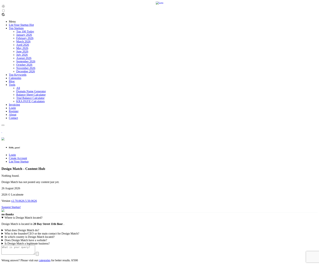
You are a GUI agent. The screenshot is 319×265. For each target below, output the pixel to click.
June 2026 (22, 51)
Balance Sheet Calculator (31, 94)
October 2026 (24, 64)
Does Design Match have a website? (26, 240)
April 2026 (22, 44)
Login (12, 154)
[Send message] (37, 254)
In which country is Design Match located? (30, 236)
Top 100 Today (25, 31)
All (18, 88)
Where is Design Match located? (23, 217)
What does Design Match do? (22, 230)
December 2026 (25, 71)
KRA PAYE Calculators (30, 101)
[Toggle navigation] (2, 125)
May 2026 (22, 48)
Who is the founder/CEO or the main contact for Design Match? (42, 233)
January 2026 (24, 34)
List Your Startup (19, 161)
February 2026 (24, 38)
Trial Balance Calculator (30, 98)
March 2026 (23, 41)
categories (44, 260)
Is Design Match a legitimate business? (27, 243)
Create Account (18, 158)
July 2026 (22, 54)
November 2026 (25, 68)
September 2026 (25, 61)
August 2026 (23, 58)
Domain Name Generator (31, 91)
